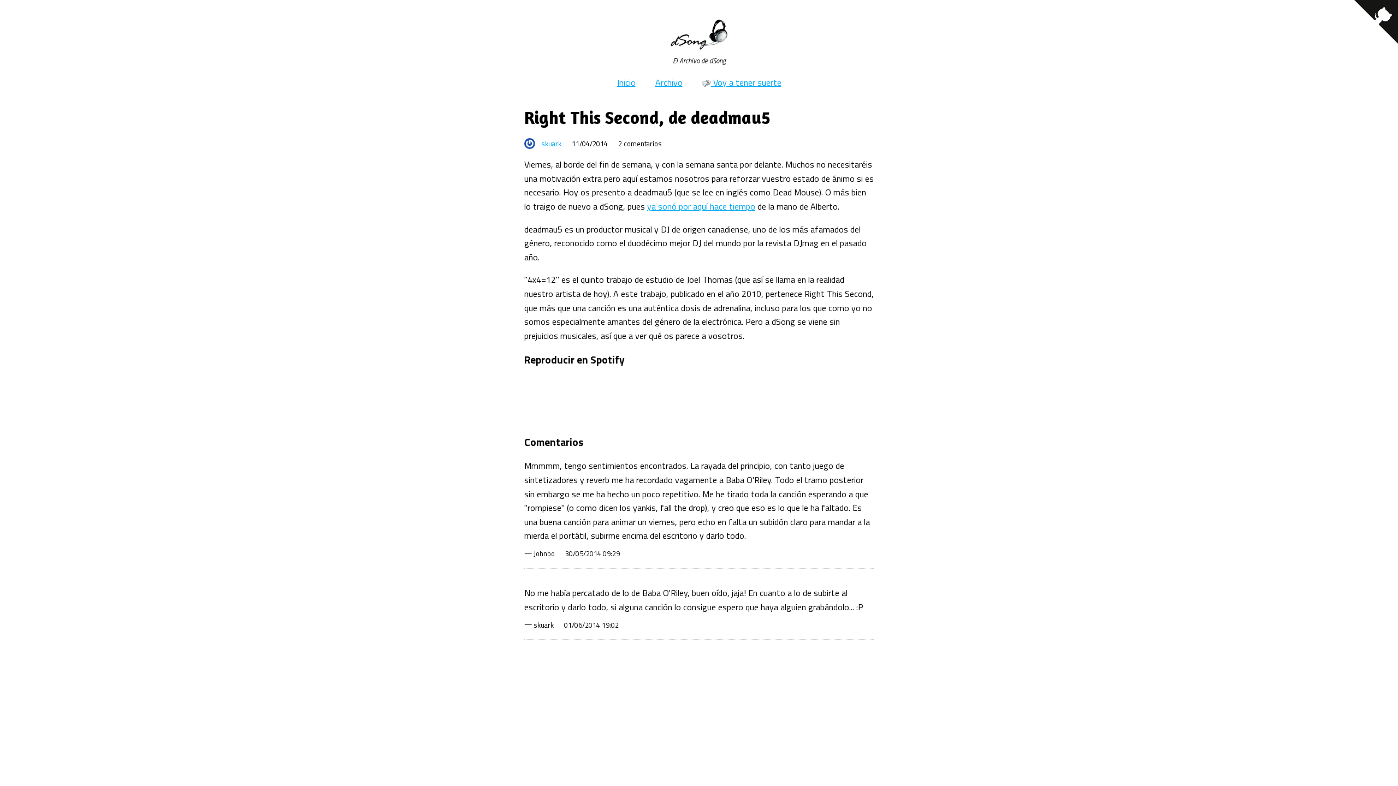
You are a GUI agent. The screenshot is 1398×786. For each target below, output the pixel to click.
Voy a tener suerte (746, 82)
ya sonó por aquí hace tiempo (701, 206)
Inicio (626, 82)
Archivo (669, 82)
